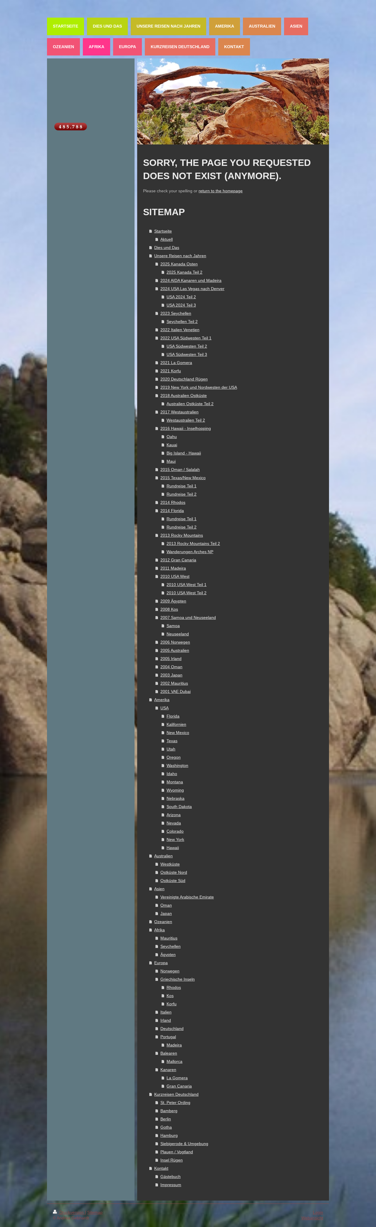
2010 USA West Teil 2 (187, 592)
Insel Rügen (171, 1160)
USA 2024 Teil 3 (181, 305)
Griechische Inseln (177, 979)
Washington (177, 765)
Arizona (174, 814)
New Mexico (178, 732)
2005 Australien (174, 650)
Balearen (168, 1053)
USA (164, 708)
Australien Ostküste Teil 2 (190, 403)
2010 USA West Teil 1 (187, 584)
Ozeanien (163, 921)
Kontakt (161, 1168)
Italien (166, 1012)
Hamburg (169, 1135)
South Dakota (179, 806)
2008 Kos (169, 609)
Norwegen (169, 971)
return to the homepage (221, 190)
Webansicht (312, 1218)
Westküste (170, 864)
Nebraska (175, 798)
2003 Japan (171, 675)
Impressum (170, 1184)
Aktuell (166, 239)
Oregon (174, 757)
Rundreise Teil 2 (182, 494)
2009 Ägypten (173, 601)
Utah (171, 749)
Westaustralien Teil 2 (186, 420)
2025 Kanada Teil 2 (184, 272)
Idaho (172, 773)
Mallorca (174, 1061)
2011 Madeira (173, 568)
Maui (171, 461)
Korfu (172, 1004)
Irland (165, 1020)
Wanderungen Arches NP (190, 551)
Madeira (174, 1045)
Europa (161, 962)
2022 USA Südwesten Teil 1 (186, 338)
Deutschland (172, 1028)
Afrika (159, 930)
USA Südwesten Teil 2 (187, 346)
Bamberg (168, 1110)
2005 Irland (171, 658)
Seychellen (170, 946)
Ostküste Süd (172, 880)
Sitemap (95, 1212)
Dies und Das (166, 247)
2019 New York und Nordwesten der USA (198, 387)
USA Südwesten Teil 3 (187, 354)
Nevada (174, 823)
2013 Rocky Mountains (181, 535)
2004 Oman (171, 666)
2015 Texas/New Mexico (183, 477)
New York (175, 839)
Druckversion (71, 1212)
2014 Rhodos (172, 502)
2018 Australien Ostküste (183, 395)
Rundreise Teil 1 (182, 486)
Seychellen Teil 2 (182, 321)
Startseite (163, 231)
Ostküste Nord (173, 872)
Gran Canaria (179, 1086)
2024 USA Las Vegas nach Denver (192, 288)
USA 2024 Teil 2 (181, 296)
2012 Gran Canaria (178, 560)
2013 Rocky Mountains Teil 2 (193, 543)
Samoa (173, 625)
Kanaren (168, 1069)
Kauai (172, 444)
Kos (170, 995)
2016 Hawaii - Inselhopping (185, 428)
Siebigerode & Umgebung (184, 1143)
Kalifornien (176, 724)
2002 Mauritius (174, 683)
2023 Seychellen (175, 313)
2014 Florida (172, 510)
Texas (172, 740)
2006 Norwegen (175, 642)
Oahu (172, 436)
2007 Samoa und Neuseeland (188, 617)
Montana (175, 782)
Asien (159, 888)
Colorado (175, 831)
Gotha (166, 1127)
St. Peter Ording (175, 1102)
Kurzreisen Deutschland (176, 1094)
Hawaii (173, 847)
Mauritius (168, 938)
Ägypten (168, 954)
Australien (163, 856)
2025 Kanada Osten (179, 264)
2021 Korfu (170, 370)
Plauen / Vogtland (176, 1151)
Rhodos (174, 987)
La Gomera (177, 1077)
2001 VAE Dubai (175, 691)
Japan (166, 913)
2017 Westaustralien (179, 412)
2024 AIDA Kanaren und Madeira (190, 280)
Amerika (161, 699)
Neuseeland (178, 634)
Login (318, 1212)
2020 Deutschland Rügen (184, 379)
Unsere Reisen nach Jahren (180, 255)
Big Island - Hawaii (184, 453)
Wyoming (175, 790)
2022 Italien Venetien (179, 329)
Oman (166, 905)
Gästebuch (170, 1176)
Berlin (165, 1119)
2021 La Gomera (176, 362)
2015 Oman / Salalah (180, 469)
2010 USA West (174, 576)
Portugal (168, 1036)
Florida (173, 716)
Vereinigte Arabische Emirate (187, 897)
